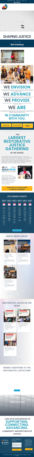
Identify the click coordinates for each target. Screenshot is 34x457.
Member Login (18, 0)
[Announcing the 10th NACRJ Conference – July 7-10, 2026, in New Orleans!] (23, 246)
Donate (23, 0)
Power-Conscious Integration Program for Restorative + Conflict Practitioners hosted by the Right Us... (30, 216)
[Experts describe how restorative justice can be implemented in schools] (23, 315)
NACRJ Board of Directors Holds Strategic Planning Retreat (9, 255)
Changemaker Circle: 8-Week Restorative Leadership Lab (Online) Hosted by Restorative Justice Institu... (14, 215)
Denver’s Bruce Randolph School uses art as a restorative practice (10, 349)
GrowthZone (17, 455)
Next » (26, 293)
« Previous (8, 293)
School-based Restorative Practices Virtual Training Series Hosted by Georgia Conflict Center (9, 214)
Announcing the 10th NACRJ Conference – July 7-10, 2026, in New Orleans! (23, 255)
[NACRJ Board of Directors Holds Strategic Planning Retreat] (10, 246)
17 (23, 293)
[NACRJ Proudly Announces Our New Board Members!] (10, 271)
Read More (6, 263)
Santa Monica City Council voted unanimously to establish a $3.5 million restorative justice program (10, 326)
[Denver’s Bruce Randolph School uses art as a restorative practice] (10, 339)
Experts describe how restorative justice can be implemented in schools (23, 325)
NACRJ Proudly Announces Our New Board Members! (9, 281)
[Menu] (31, 7)
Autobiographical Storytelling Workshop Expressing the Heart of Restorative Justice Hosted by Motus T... (4, 216)
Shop (25, 0)
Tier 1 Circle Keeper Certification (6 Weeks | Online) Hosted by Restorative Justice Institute (19, 214)
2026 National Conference (11, 0)
